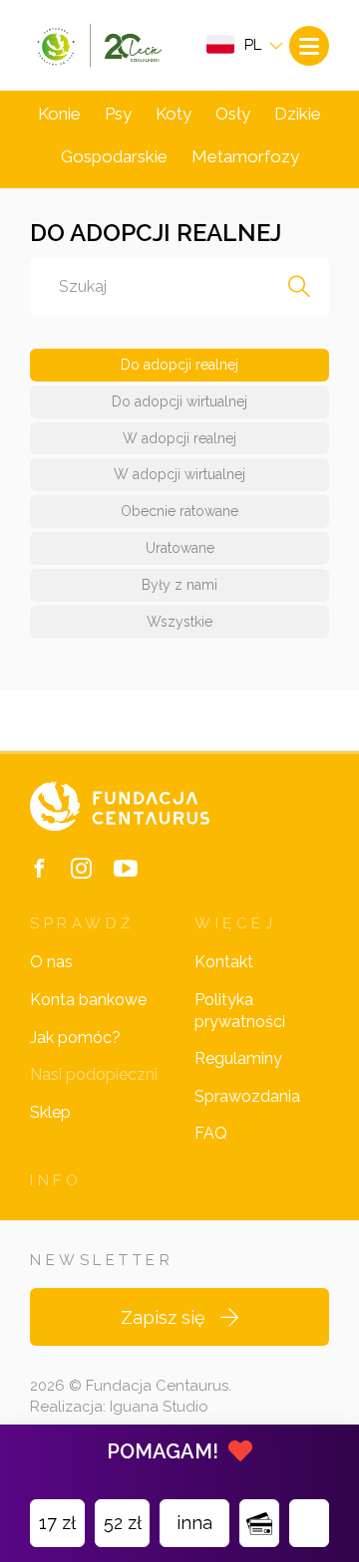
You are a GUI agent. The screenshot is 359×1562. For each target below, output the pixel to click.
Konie (59, 114)
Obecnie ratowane (179, 511)
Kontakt (223, 961)
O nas (51, 961)
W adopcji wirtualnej (179, 474)
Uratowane (180, 548)
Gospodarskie (114, 156)
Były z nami (179, 585)
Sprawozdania (247, 1096)
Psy (118, 114)
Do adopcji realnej (179, 365)
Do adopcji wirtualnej (179, 401)
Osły (232, 114)
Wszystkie (179, 622)
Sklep (50, 1112)
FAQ (210, 1133)
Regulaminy (238, 1058)
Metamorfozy (245, 156)
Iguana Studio (159, 1407)
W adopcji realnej (179, 438)
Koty (173, 114)
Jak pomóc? (75, 1037)
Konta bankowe (88, 999)
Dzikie (297, 114)
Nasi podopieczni (94, 1074)
